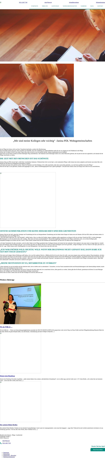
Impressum (6, 452)
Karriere (84, 6)
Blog (92, 6)
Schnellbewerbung (74, 2)
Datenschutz (6, 454)
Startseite (34, 6)
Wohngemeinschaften (70, 6)
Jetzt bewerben (98, 449)
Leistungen (55, 6)
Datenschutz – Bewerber (9, 455)
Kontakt (100, 6)
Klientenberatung (100, 2)
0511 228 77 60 (22, 2)
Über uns (45, 6)
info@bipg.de (48, 2)
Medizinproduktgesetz (9, 457)
